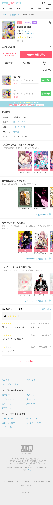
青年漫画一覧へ (42, 214)
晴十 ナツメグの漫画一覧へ (37, 258)
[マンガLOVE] (11, 3)
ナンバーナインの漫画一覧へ (36, 300)
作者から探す (31, 418)
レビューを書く (26, 361)
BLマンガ (30, 394)
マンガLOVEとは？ (10, 481)
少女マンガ (31, 399)
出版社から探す (8, 422)
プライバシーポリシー (41, 481)
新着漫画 (5, 379)
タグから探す (7, 427)
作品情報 (26, 63)
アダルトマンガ (8, 399)
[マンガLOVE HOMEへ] (3, 8)
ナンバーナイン (28, 33)
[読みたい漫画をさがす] (43, 3)
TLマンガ (6, 394)
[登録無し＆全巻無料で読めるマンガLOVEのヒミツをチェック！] (26, 104)
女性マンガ (6, 403)
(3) (32, 37)
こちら (28, 469)
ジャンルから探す (33, 422)
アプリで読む (10, 55)
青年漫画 (17, 131)
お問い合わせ (26, 485)
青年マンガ (6, 407)
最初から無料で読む (36, 54)
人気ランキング (32, 379)
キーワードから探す (10, 418)
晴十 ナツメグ (26, 31)
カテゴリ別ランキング (11, 384)
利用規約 (25, 481)
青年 (19, 22)
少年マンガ (31, 403)
